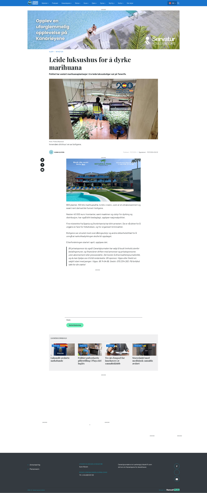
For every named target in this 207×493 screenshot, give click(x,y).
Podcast (55, 3)
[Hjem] (32, 3)
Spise (102, 3)
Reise (77, 3)
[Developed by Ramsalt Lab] (173, 490)
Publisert (126, 152)
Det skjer (130, 3)
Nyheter (44, 3)
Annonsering (35, 464)
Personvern (34, 469)
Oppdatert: (143, 152)
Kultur (120, 3)
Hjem (51, 52)
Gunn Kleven (59, 152)
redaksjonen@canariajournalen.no (93, 472)
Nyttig (111, 3)
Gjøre (94, 3)
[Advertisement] (97, 292)
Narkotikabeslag (75, 325)
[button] (42, 160)
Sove (85, 3)
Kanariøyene (66, 3)
